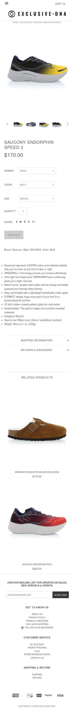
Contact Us (37, 657)
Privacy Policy (37, 617)
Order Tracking (37, 647)
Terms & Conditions (37, 620)
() (60, 3)
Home (15, 22)
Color (8, 184)
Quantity (10, 211)
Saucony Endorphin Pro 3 (37, 564)
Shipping (37, 674)
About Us (37, 613)
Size (6, 198)
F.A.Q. (37, 650)
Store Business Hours (37, 654)
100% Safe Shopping (37, 624)
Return (37, 677)
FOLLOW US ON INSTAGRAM (39, 627)
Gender (9, 170)
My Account (37, 644)
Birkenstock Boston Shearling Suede (37, 471)
